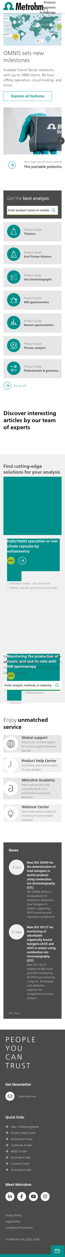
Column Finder (20, 1163)
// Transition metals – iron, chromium (28, 584)
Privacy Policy (13, 1215)
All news (14, 1013)
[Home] (23, 9)
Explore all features (27, 96)
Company (49, 27)
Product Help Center (23, 1133)
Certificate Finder (21, 1145)
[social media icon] (9, 1196)
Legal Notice (13, 1221)
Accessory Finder (21, 1170)
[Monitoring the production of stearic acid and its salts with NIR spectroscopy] (32, 621)
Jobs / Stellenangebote (25, 1126)
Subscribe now (27, 1096)
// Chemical (14, 703)
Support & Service (46, 19)
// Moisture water (33, 693)
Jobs (53, 32)
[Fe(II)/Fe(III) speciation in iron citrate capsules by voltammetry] (32, 506)
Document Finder (21, 1139)
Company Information (19, 1227)
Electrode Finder (21, 1157)
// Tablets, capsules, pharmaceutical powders (33, 588)
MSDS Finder (19, 1151)
